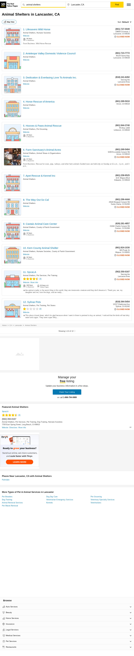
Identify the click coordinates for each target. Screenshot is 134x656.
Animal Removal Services (12, 503)
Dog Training (42, 422)
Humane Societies (44, 33)
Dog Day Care (52, 497)
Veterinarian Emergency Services (59, 500)
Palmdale (5, 480)
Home (4, 325)
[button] (129, 5)
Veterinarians (96, 503)
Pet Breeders (7, 497)
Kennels (49, 503)
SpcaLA (5, 411)
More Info (34, 282)
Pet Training (52, 275)
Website (26, 36)
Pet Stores (51, 305)
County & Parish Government (48, 227)
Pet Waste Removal (10, 506)
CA (11, 325)
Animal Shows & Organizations (49, 153)
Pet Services (42, 275)
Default (125, 22)
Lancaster (18, 325)
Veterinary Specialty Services (103, 500)
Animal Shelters (29, 33)
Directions (13, 427)
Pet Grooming (42, 129)
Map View (10, 22)
